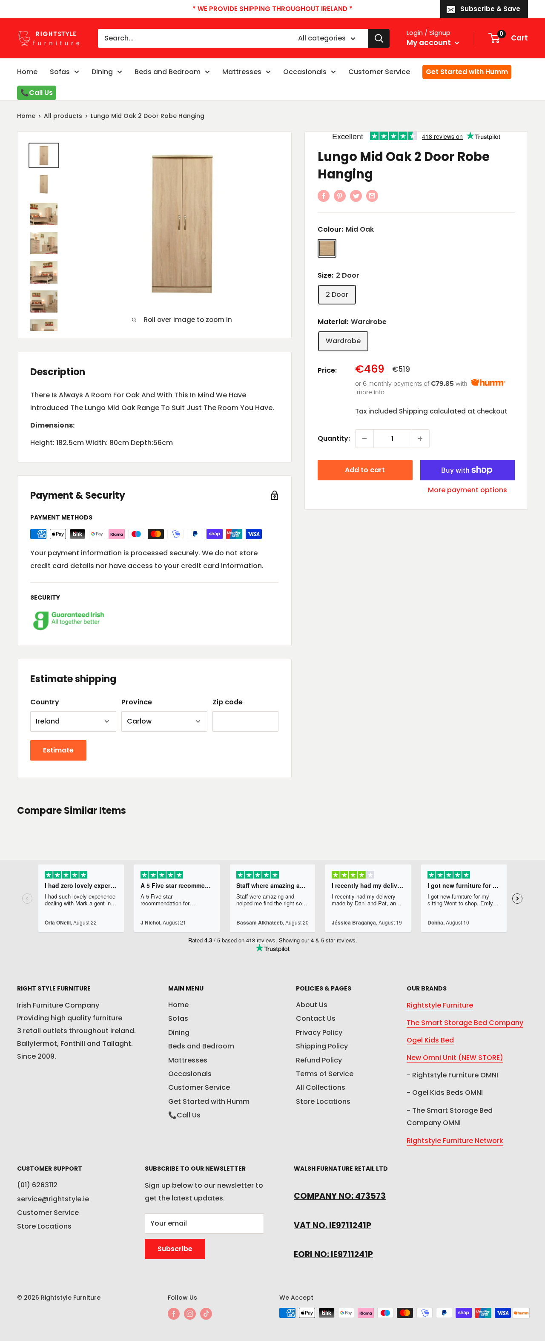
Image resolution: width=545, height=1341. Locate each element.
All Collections (320, 1087)
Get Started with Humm (467, 72)
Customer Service (379, 72)
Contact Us (316, 1018)
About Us (311, 1005)
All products (63, 116)
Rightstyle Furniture (440, 1005)
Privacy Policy (319, 1032)
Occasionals (305, 72)
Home (27, 72)
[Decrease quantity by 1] (364, 439)
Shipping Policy (322, 1046)
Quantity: (334, 438)
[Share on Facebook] (324, 196)
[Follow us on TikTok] (206, 1314)
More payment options (467, 490)
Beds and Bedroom (168, 72)
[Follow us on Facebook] (174, 1314)
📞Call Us (36, 93)
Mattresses (241, 72)
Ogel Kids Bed (430, 1040)
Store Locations (323, 1101)
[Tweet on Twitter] (356, 196)
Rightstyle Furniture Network (455, 1141)
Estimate (58, 750)
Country (44, 702)
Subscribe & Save (490, 8)
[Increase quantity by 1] (420, 439)
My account (430, 42)
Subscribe (175, 1249)
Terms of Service (324, 1074)
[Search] (379, 38)
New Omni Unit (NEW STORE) (455, 1057)
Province (136, 702)
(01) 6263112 (37, 1185)
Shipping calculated (432, 411)
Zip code (227, 702)
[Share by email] (372, 196)
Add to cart (365, 470)
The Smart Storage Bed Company (465, 1023)
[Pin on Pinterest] (340, 196)
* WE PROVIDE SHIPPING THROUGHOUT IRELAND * (272, 8)
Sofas (60, 72)
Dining (102, 72)
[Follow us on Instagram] (190, 1314)
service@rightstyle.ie (53, 1199)
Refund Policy (319, 1060)
